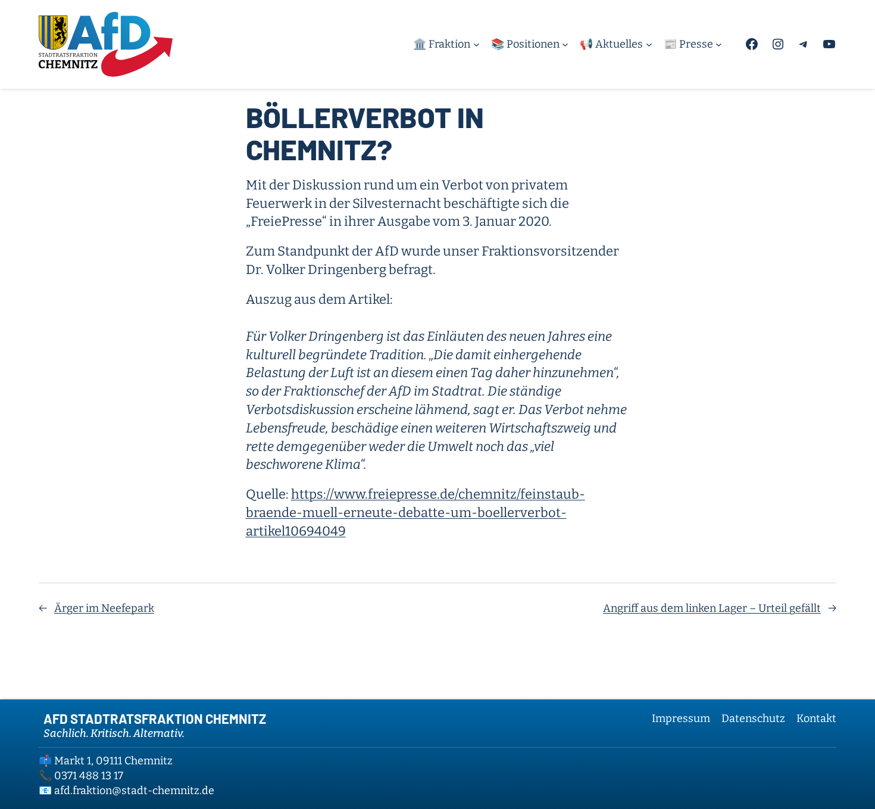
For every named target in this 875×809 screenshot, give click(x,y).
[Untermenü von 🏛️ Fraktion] (476, 44)
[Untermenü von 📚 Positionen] (565, 44)
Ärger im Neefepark (104, 608)
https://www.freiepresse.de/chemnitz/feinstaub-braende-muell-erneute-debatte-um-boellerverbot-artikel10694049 (415, 512)
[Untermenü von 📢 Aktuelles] (649, 44)
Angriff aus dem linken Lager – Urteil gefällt (712, 608)
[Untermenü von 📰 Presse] (718, 44)
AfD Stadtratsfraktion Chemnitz (154, 718)
